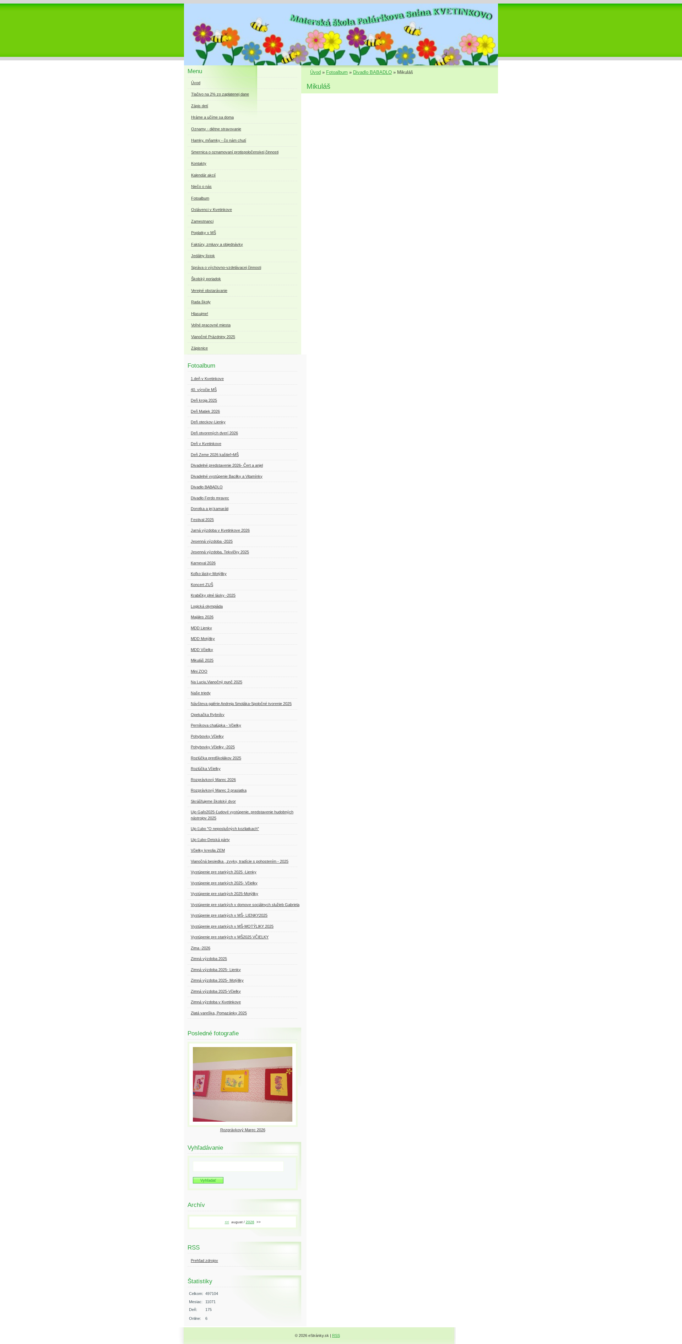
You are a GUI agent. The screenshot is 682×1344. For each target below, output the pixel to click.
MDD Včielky (202, 649)
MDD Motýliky (203, 638)
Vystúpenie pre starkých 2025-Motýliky (224, 894)
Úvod (315, 72)
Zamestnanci (202, 221)
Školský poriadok (206, 279)
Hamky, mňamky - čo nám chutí (218, 140)
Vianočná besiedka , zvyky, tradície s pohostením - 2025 (239, 861)
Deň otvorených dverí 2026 (214, 433)
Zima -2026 (200, 948)
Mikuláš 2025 (202, 660)
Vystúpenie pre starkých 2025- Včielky (224, 883)
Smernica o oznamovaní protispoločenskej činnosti (234, 152)
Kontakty (198, 163)
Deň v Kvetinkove (206, 443)
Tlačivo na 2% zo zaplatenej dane (220, 94)
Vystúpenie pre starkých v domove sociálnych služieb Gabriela (245, 905)
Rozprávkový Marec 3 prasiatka (219, 790)
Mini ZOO (199, 671)
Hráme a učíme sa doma (212, 117)
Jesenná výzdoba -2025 (212, 541)
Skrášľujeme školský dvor (213, 801)
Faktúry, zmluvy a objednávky (217, 244)
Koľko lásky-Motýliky (209, 573)
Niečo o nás (201, 186)
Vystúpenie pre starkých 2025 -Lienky (223, 872)
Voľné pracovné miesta (211, 325)
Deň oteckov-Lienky (208, 422)
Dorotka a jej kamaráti (209, 508)
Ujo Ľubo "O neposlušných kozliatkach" (225, 829)
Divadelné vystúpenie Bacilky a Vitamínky (226, 476)
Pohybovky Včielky (207, 736)
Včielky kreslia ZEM (208, 850)
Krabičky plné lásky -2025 (213, 595)
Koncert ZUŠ (202, 584)
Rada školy (201, 302)
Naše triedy (201, 693)
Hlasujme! (199, 313)
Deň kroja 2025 (204, 400)
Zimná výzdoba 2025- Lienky (216, 970)
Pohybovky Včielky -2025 (213, 747)
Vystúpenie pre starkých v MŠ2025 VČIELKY (230, 937)
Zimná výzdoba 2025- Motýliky (217, 980)
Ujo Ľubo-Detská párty (210, 840)
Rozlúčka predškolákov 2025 (216, 758)
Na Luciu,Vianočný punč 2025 (216, 682)
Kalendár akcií (203, 175)
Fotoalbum (337, 72)
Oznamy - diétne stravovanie (216, 129)
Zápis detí (199, 106)
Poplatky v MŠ (203, 233)
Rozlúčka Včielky (206, 768)
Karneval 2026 (203, 563)
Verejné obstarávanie (209, 290)
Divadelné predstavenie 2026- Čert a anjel (227, 465)
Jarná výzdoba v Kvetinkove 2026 (220, 530)
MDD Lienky (201, 628)
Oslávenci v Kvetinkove (211, 209)
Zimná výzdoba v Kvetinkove (216, 1002)
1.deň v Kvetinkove (207, 378)
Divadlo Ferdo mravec (210, 498)
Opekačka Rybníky (207, 714)
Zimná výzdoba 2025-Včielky (216, 991)
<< (227, 1222)
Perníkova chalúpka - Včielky (216, 725)
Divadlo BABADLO (372, 72)
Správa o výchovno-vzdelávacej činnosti (226, 267)
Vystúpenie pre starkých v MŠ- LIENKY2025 (229, 915)
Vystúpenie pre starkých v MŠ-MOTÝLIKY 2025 (232, 926)
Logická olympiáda (207, 606)
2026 (250, 1222)
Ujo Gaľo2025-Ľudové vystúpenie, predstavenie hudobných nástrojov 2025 (242, 815)
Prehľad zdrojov (204, 1260)
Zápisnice (199, 348)
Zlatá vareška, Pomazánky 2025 (219, 1013)
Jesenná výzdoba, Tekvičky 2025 (220, 552)
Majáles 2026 (202, 617)
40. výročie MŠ (204, 390)
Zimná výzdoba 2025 (209, 958)
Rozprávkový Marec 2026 (213, 779)
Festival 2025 (202, 519)
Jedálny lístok (203, 256)
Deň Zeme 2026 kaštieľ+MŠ (215, 454)
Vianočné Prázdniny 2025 (213, 337)
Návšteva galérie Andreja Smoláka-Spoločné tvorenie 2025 (241, 703)
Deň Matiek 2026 (205, 411)
